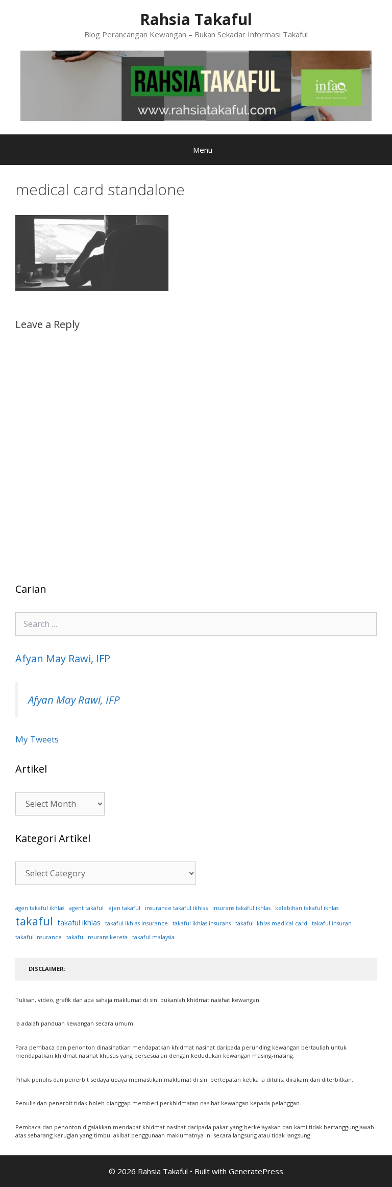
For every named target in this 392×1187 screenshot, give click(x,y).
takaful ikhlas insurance (136, 923)
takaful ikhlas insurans (202, 923)
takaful (34, 921)
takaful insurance (38, 937)
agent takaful (86, 908)
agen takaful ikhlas (39, 908)
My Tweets (37, 739)
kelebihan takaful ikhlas (306, 908)
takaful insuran (332, 923)
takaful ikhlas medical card (271, 923)
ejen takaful (124, 908)
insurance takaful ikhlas (176, 908)
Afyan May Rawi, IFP (62, 658)
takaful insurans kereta (97, 937)
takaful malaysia (153, 937)
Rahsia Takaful (196, 19)
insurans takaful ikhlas (241, 908)
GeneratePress (256, 1171)
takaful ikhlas (79, 922)
